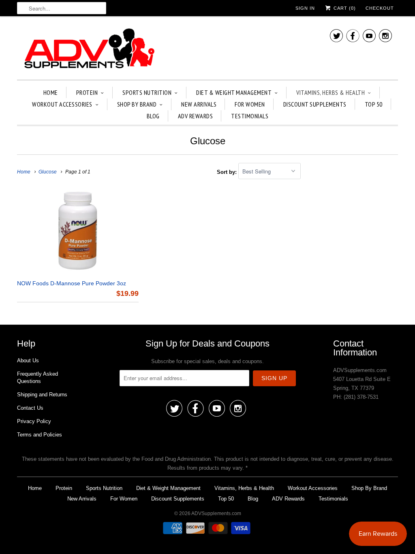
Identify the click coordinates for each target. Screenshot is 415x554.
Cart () (344, 8)
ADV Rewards (195, 116)
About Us (28, 360)
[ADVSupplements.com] (88, 49)
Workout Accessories (62, 104)
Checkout (380, 8)
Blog (153, 116)
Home (50, 92)
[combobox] (61, 8)
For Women (250, 104)
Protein (87, 92)
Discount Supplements (315, 104)
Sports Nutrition (146, 92)
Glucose (207, 140)
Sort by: (227, 172)
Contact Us (30, 408)
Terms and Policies (39, 435)
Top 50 (374, 104)
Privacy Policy (34, 421)
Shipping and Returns (42, 394)
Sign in (305, 8)
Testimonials (249, 116)
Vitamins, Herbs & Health (330, 92)
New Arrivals (198, 104)
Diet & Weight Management (234, 92)
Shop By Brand (137, 104)
